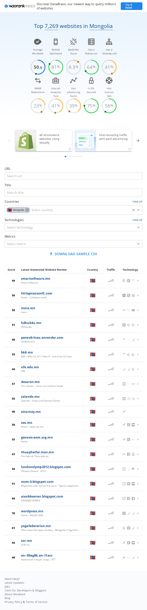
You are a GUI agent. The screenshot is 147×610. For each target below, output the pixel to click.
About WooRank (15, 594)
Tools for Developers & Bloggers (26, 590)
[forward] (137, 140)
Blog (7, 598)
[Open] (138, 210)
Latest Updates (14, 583)
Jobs (7, 586)
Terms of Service (36, 602)
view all (137, 201)
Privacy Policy (13, 602)
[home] (20, 6)
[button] (18, 210)
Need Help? (12, 579)
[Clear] (133, 210)
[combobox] (73, 210)
